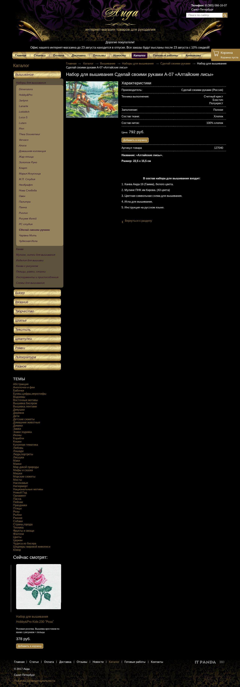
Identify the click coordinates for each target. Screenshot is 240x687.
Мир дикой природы (26, 466)
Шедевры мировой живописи (31, 546)
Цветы (17, 537)
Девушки (19, 409)
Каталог (140, 55)
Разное (17, 517)
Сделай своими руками (175, 63)
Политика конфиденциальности (34, 680)
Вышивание (108, 63)
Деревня (18, 412)
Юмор (17, 549)
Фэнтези (18, 533)
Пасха (17, 498)
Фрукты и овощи (23, 530)
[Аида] (120, 13)
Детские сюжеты (24, 419)
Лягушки (18, 457)
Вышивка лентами (25, 406)
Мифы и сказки (23, 470)
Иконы (17, 435)
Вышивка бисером (25, 403)
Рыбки (17, 514)
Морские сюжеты (24, 476)
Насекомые (20, 482)
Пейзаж (18, 502)
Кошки (17, 441)
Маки (16, 460)
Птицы (17, 508)
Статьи (34, 661)
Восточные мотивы (25, 400)
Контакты (157, 661)
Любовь (18, 447)
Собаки (18, 521)
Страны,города (22, 524)
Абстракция (20, 384)
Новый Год (20, 492)
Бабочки (18, 390)
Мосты (17, 479)
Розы (16, 511)
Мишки (17, 473)
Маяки (17, 463)
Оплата (49, 661)
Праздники (20, 505)
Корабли (18, 438)
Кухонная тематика (25, 444)
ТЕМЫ (19, 379)
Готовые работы (135, 661)
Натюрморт (20, 486)
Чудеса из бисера (24, 543)
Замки (17, 428)
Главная (71, 63)
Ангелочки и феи (24, 387)
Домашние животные (26, 422)
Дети (16, 416)
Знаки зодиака (22, 431)
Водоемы (19, 396)
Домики (18, 425)
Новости (98, 661)
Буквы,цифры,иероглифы (29, 393)
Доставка (65, 661)
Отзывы (82, 661)
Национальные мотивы (28, 489)
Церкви (17, 540)
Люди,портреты (23, 454)
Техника (18, 527)
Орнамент (19, 495)
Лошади (18, 451)
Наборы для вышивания (138, 63)
